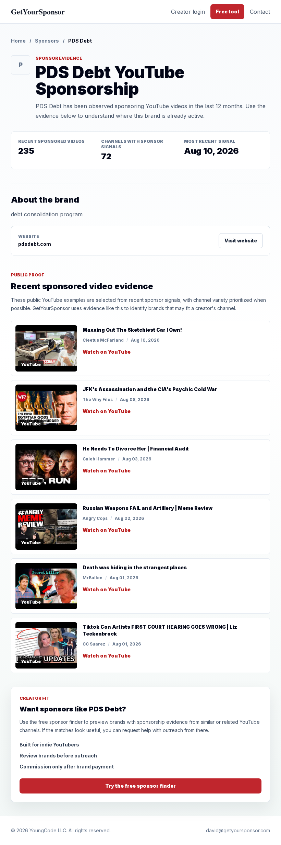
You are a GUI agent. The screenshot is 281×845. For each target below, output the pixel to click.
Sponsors (47, 41)
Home (18, 41)
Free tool (227, 11)
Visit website (240, 240)
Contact (260, 11)
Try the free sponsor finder (140, 786)
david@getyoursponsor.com (238, 830)
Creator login (188, 11)
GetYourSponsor (38, 11)
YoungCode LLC (47, 830)
